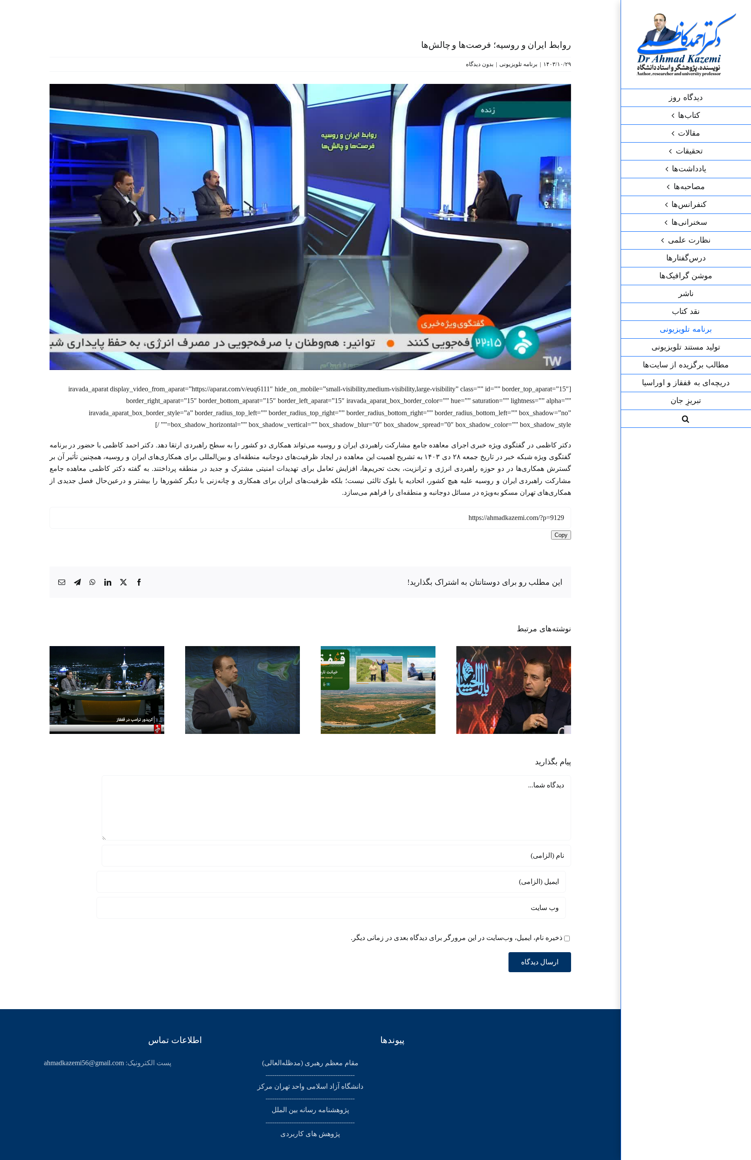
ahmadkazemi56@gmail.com (84, 1063)
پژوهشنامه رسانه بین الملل (310, 1109)
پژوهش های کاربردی (310, 1133)
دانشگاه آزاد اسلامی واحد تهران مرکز (310, 1086)
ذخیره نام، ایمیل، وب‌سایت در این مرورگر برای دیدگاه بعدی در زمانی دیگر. (456, 937)
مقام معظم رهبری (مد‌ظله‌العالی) (310, 1063)
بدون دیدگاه (480, 64)
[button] (686, 419)
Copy (561, 535)
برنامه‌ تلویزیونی (518, 64)
